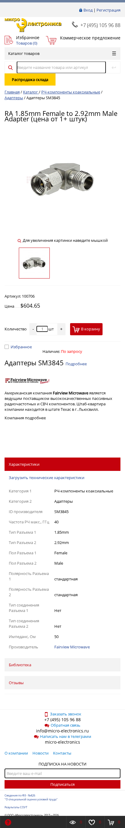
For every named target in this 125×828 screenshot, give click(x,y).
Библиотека (20, 664)
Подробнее (76, 364)
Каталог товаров (23, 53)
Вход (88, 10)
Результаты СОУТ (16, 807)
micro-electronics (62, 742)
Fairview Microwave (72, 647)
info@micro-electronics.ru (62, 731)
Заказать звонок (65, 714)
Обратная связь (65, 725)
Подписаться (62, 784)
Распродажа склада (30, 79)
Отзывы (16, 682)
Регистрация (108, 10)
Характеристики (24, 464)
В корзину (90, 329)
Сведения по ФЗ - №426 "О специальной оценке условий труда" (31, 797)
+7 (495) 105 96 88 (100, 25)
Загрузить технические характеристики (46, 477)
